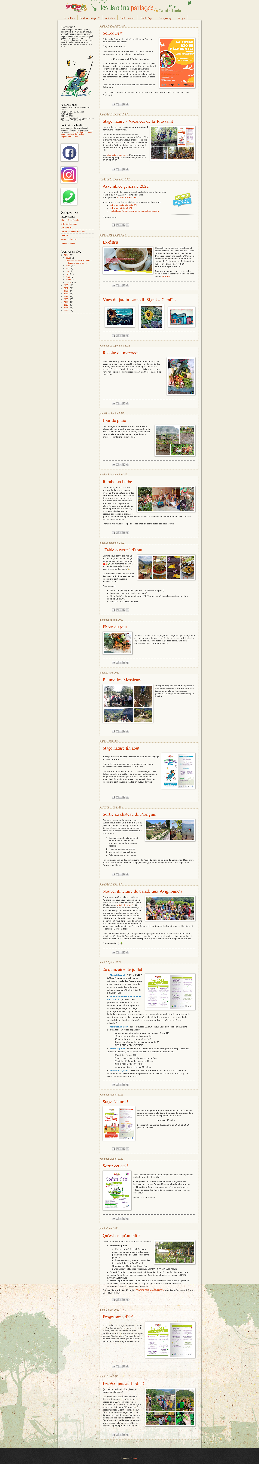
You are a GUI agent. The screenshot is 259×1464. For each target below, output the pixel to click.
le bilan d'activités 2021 (121, 208)
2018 (66, 305)
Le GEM (64, 235)
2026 (66, 255)
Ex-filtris (111, 242)
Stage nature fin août (121, 748)
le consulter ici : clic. (127, 197)
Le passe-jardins (68, 243)
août (68, 258)
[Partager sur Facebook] (123, 104)
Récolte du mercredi (121, 352)
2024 (66, 288)
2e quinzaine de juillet (122, 969)
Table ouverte (127, 18)
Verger (181, 18)
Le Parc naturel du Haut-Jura (73, 232)
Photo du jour (115, 627)
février (69, 280)
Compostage (165, 18)
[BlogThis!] (117, 104)
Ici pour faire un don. (69, 136)
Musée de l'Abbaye (69, 239)
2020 (66, 299)
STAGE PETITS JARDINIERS (150, 1290)
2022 (66, 294)
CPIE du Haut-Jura (69, 224)
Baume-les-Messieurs (122, 679)
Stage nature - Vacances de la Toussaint (138, 121)
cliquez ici (166, 276)
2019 (66, 302)
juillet (68, 266)
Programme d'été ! (119, 1317)
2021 (66, 296)
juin (68, 268)
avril (68, 274)
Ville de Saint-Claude (70, 220)
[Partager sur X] (120, 104)
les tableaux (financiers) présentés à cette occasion (134, 211)
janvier (69, 282)
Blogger (134, 1458)
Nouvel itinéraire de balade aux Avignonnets (142, 891)
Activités (110, 18)
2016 (66, 310)
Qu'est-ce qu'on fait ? (121, 1235)
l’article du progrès (125, 905)
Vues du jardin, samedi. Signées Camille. (140, 299)
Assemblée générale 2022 (126, 186)
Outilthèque (146, 18)
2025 (66, 285)
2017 (66, 307)
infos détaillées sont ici (117, 155)
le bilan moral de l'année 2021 (124, 205)
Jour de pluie (114, 420)
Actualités (69, 18)
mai (68, 271)
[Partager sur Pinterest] (127, 104)
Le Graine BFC (67, 228)
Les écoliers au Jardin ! (123, 1383)
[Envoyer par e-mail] (113, 104)
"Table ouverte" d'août (122, 550)
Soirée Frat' (113, 33)
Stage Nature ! (115, 1101)
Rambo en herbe (117, 481)
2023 (66, 291)
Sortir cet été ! (115, 1166)
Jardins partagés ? (90, 18)
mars (68, 277)
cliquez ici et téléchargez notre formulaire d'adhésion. (77, 133)
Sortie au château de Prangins (129, 814)
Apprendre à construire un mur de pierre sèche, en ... (78, 261)
